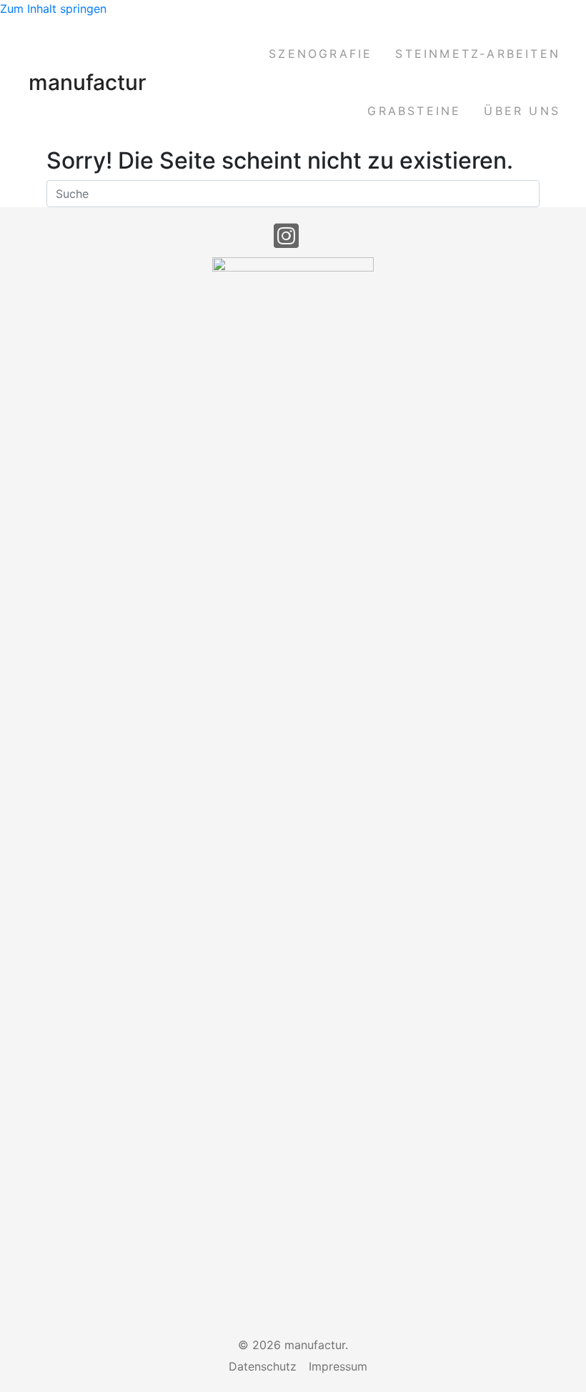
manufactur (87, 82)
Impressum (338, 1366)
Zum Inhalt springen (53, 8)
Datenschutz (263, 1366)
